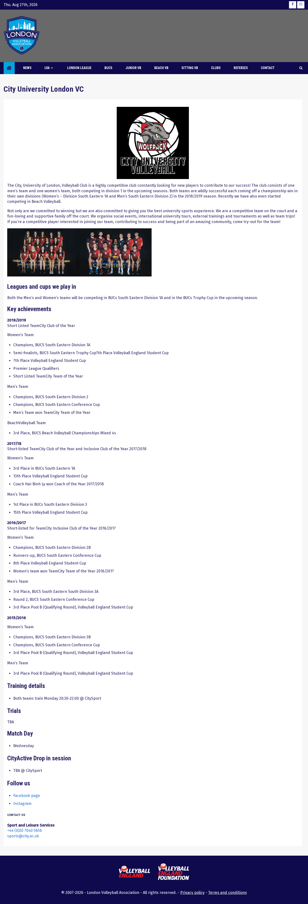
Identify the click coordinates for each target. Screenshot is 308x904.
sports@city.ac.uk (23, 836)
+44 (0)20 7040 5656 (24, 830)
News (27, 68)
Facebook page (26, 795)
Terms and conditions (227, 892)
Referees (241, 68)
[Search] (301, 68)
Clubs (216, 68)
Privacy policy (192, 892)
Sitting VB (189, 68)
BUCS (108, 68)
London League (79, 68)
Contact (268, 68)
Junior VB (133, 68)
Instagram (22, 803)
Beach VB (161, 68)
